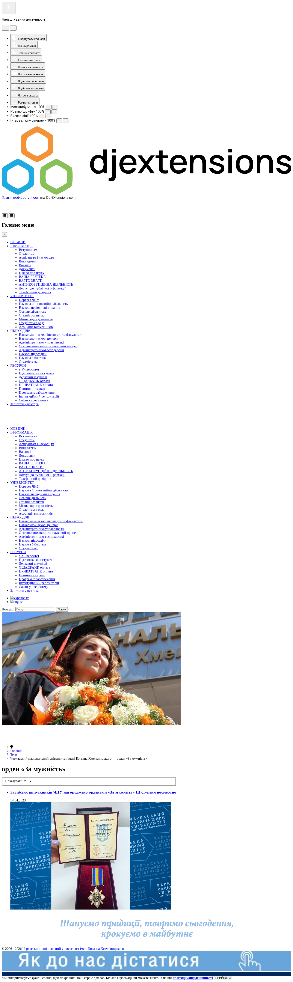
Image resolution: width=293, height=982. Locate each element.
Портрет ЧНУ (29, 300)
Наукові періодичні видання (39, 307)
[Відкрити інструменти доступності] (8, 8)
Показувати (14, 781)
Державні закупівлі (33, 377)
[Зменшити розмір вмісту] (49, 107)
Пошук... (8, 609)
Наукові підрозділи (33, 354)
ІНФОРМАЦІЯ (21, 246)
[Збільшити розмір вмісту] (55, 107)
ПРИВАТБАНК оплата (36, 385)
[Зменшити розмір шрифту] (48, 111)
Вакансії (25, 265)
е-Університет (29, 369)
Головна (16, 751)
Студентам (27, 253)
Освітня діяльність (32, 311)
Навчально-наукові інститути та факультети (51, 334)
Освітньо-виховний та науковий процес (48, 346)
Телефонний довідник (35, 292)
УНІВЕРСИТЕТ (22, 296)
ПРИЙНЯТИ (223, 978)
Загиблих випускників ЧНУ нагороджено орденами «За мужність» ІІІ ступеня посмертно (93, 792)
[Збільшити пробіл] (65, 120)
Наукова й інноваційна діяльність (43, 304)
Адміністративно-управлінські (41, 342)
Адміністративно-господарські (41, 350)
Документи (27, 269)
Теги (13, 754)
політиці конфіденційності (193, 978)
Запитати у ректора (24, 404)
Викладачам (27, 261)
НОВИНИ (18, 242)
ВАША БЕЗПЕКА (32, 277)
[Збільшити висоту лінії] (48, 116)
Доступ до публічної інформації (42, 288)
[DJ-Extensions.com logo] (146, 193)
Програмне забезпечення (37, 392)
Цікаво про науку (31, 273)
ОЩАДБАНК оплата (34, 381)
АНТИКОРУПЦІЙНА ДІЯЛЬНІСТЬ (46, 284)
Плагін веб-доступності (20, 198)
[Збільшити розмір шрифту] (54, 111)
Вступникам (28, 250)
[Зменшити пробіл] (59, 120)
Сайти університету (33, 400)
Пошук (62, 609)
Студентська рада (31, 323)
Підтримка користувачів (36, 373)
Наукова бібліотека (33, 358)
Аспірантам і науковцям (36, 257)
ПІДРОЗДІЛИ (20, 331)
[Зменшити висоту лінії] (41, 116)
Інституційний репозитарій (39, 396)
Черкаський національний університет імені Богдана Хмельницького (73, 948)
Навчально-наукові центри (38, 338)
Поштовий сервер (32, 388)
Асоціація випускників (36, 327)
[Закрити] (13, 28)
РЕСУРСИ (18, 365)
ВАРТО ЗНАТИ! (31, 280)
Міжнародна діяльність (36, 319)
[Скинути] (5, 28)
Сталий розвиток (31, 315)
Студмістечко (28, 361)
